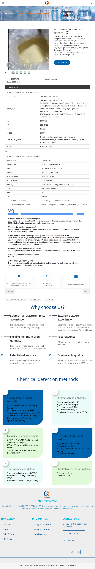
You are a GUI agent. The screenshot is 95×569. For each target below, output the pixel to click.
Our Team (7, 539)
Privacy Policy (70, 565)
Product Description (14, 87)
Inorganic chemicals (43, 524)
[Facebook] (66, 552)
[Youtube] (72, 552)
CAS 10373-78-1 (35, 299)
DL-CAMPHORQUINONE (16, 299)
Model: (9, 79)
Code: (9, 82)
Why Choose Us (10, 534)
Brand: (47, 79)
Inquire (63, 62)
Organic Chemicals (42, 529)
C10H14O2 (50, 299)
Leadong (61, 565)
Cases (6, 529)
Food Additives (40, 534)
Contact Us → (73, 533)
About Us (7, 524)
